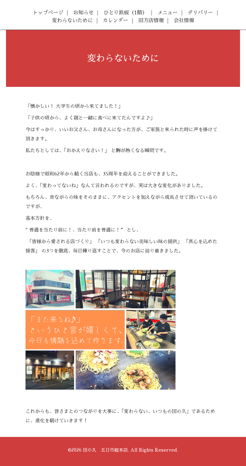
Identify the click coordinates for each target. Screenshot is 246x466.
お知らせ (83, 12)
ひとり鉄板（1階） (125, 12)
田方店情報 (151, 20)
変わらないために (72, 20)
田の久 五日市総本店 (105, 450)
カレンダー (115, 20)
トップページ (48, 12)
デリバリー (200, 12)
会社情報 (184, 20)
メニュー (167, 12)
